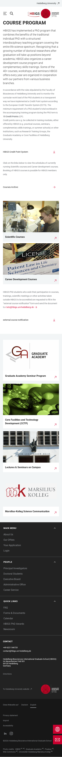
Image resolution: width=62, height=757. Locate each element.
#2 (24, 748)
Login (6, 550)
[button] (29, 528)
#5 (17, 751)
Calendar (8, 618)
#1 (21, 748)
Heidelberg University (46, 3)
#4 (53, 748)
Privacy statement (10, 715)
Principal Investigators (15, 568)
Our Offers (8, 539)
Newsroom (9, 629)
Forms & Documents (14, 613)
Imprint (6, 721)
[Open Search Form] (13, 13)
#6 (52, 751)
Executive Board (11, 579)
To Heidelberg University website (16, 689)
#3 (43, 748)
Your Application (12, 545)
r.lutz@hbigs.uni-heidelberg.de (19, 307)
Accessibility (8, 726)
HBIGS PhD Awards (13, 623)
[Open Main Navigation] (6, 13)
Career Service (11, 590)
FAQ (5, 607)
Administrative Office (14, 584)
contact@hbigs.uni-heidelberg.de (17, 651)
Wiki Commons (9, 752)
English (33, 705)
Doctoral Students (13, 573)
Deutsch (24, 705)
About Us (8, 534)
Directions (7, 674)
